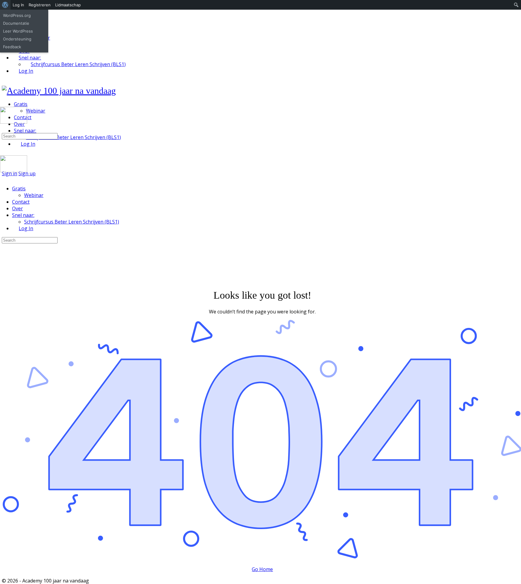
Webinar (33, 195)
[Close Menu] (3, 177)
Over (17, 208)
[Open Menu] (3, 104)
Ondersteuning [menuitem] (17, 38)
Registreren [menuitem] (40, 4)
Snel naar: (23, 215)
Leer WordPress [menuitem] (18, 31)
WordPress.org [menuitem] (17, 15)
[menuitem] (5, 5)
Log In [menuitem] (18, 4)
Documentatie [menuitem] (16, 23)
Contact (21, 201)
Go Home (262, 569)
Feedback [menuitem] (12, 46)
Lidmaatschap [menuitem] (68, 4)
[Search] (3, 129)
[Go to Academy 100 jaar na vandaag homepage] (59, 91)
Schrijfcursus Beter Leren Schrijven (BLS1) (71, 221)
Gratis (19, 188)
